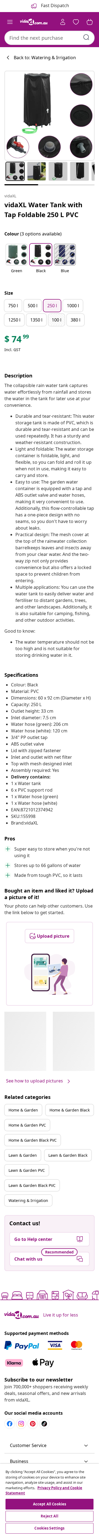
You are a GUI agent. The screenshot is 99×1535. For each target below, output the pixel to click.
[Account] (63, 22)
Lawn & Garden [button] (23, 1155)
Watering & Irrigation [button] (28, 1200)
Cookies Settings (49, 1528)
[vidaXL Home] (34, 22)
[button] (17, 262)
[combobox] (49, 38)
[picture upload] (49, 974)
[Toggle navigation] (9, 22)
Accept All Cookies (49, 1504)
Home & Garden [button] (23, 1110)
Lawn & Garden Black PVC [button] (32, 1185)
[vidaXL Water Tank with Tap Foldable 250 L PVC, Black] (49, 115)
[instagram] (21, 1423)
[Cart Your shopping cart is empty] (89, 22)
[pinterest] (32, 1423)
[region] (49, 1499)
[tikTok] (44, 1423)
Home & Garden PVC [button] (27, 1125)
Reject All (49, 1516)
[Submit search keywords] (86, 37)
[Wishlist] (76, 22)
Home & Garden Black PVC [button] (33, 1140)
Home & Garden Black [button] (70, 1110)
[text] (17, 340)
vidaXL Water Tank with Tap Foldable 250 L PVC (43, 209)
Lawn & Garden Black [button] (67, 1155)
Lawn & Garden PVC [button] (27, 1170)
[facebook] (9, 1423)
